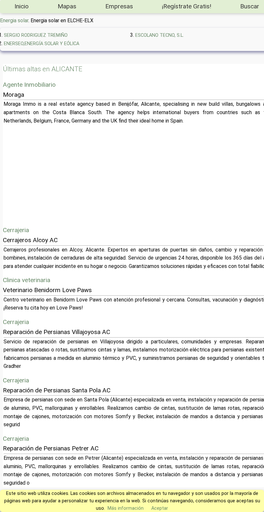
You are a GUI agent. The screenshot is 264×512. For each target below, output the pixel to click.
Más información (126, 508)
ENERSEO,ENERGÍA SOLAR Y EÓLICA (41, 43)
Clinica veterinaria (26, 280)
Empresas (119, 6)
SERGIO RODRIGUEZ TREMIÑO (36, 35)
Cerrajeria (16, 230)
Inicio (21, 6)
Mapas (67, 6)
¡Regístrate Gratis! (186, 6)
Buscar (249, 6)
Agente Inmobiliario (29, 84)
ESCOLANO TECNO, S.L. (159, 35)
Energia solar (14, 20)
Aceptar (159, 508)
